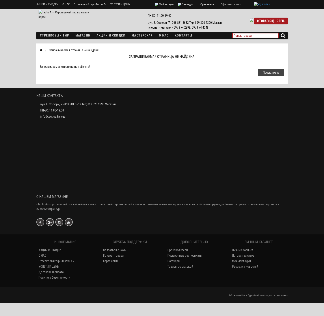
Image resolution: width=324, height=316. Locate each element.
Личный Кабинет (242, 250)
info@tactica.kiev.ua (52, 116)
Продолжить (271, 72)
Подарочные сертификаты (185, 255)
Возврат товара (113, 255)
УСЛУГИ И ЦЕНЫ (120, 4)
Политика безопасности (54, 277)
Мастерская (142, 35)
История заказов (243, 255)
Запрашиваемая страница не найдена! (74, 50)
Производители (178, 250)
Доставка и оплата (51, 272)
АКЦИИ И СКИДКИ (47, 4)
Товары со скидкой (180, 266)
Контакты (183, 35)
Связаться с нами (114, 250)
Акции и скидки (111, 35)
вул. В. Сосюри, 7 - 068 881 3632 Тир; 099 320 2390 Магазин (78, 104)
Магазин (83, 35)
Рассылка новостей (245, 266)
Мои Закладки (241, 261)
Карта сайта (111, 261)
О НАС (66, 4)
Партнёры (174, 261)
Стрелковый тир (54, 35)
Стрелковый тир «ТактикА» (90, 4)
